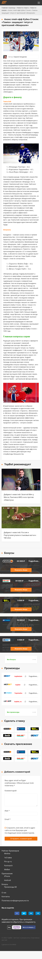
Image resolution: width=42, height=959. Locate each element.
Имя (7, 811)
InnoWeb (13, 944)
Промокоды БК (10, 887)
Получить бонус (21, 570)
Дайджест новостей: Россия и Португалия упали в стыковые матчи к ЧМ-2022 (20, 535)
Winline (7, 853)
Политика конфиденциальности (15, 900)
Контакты (6, 896)
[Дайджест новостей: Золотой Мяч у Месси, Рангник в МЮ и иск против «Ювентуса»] (21, 489)
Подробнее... (34, 561)
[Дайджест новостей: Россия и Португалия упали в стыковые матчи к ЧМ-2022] (21, 527)
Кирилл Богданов (20, 57)
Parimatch (8, 865)
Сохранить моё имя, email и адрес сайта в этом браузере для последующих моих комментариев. (20, 830)
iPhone (7, 876)
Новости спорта (23, 8)
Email (8, 819)
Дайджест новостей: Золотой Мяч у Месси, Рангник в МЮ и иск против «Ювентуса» (19, 497)
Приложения (7, 873)
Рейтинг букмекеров (10, 851)
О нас (4, 892)
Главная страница (8, 8)
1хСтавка (8, 857)
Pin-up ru (8, 861)
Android (7, 880)
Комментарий (10, 790)
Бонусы (5, 884)
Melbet (7, 869)
